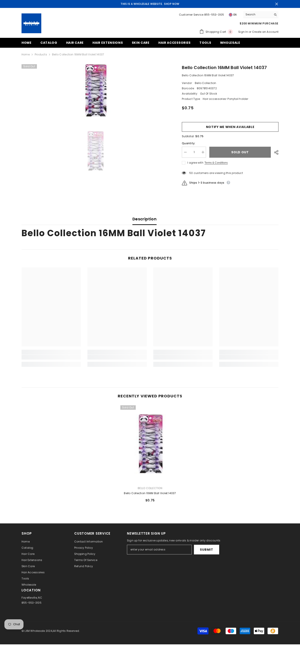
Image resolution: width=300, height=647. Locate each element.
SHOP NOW (171, 4)
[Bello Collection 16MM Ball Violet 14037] (150, 444)
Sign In (243, 32)
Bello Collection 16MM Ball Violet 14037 (150, 493)
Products (41, 54)
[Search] (260, 14)
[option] (95, 90)
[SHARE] (274, 152)
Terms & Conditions (216, 162)
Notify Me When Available (230, 127)
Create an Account (265, 32)
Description (144, 219)
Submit (206, 549)
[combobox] (257, 14)
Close (276, 4)
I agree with (195, 162)
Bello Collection (205, 83)
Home (26, 54)
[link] (51, 357)
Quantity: (188, 143)
